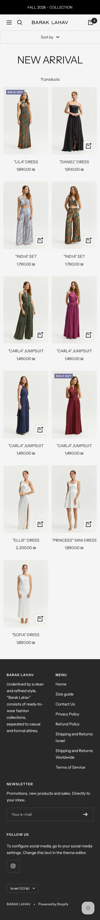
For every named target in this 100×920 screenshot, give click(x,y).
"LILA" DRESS (26, 161)
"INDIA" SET (26, 256)
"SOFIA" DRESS (25, 634)
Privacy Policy (67, 714)
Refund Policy (67, 724)
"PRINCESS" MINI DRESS (74, 540)
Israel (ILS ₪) (20, 888)
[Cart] (90, 22)
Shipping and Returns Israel (74, 737)
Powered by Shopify (53, 904)
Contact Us (65, 704)
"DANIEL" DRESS (74, 161)
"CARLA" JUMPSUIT (26, 350)
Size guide (65, 694)
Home (61, 684)
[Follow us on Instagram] (13, 866)
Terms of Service (70, 767)
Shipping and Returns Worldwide (74, 754)
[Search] (19, 22)
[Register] (85, 814)
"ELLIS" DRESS (25, 540)
